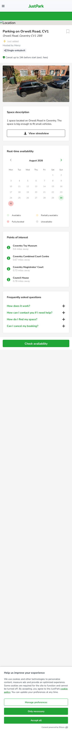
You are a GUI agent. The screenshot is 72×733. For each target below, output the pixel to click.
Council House (21, 277)
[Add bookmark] (67, 31)
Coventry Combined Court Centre (31, 256)
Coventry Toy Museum (25, 245)
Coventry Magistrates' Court (28, 267)
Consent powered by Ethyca (53, 727)
